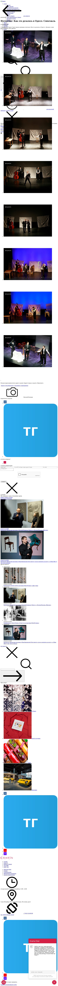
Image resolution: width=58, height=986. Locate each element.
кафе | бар (6, 867)
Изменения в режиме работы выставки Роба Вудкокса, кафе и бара (21, 585)
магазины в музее (11, 18)
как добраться (4, 914)
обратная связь (7, 869)
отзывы (5, 870)
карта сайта (14, 984)
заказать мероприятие (9, 874)
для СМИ (6, 865)
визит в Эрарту (5, 497)
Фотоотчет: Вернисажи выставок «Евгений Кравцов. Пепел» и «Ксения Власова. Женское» (27, 605)
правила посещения (6, 984)
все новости (4, 646)
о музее (11, 497)
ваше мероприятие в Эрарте (14, 17)
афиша (5, 22)
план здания (11, 914)
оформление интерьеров (10, 873)
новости (6, 862)
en (1, 90)
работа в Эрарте (8, 864)
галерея (5, 25)
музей (5, 3)
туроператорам (7, 872)
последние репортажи (6, 498)
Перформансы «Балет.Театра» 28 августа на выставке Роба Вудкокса (21, 623)
